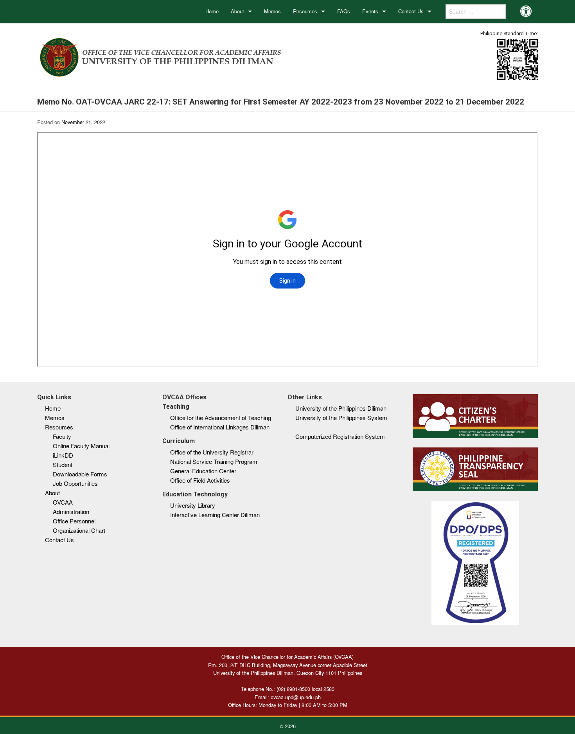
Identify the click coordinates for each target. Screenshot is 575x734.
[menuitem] (212, 11)
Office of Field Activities (200, 480)
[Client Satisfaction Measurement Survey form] (517, 59)
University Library (192, 505)
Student (62, 464)
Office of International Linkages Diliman (220, 427)
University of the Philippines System (341, 417)
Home (212, 11)
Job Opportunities (75, 483)
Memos (272, 11)
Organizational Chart (79, 530)
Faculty (62, 436)
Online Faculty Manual (81, 446)
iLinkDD (63, 455)
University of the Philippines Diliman (340, 408)
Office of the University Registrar (211, 452)
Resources (305, 11)
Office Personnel (74, 521)
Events (370, 11)
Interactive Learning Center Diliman (215, 514)
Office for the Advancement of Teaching (220, 417)
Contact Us (411, 11)
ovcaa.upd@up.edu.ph (296, 697)
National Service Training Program (213, 461)
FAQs (343, 11)
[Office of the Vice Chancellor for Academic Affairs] (160, 56)
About (237, 11)
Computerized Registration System (340, 436)
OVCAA (63, 502)
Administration (71, 511)
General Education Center (203, 471)
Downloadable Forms (80, 474)
